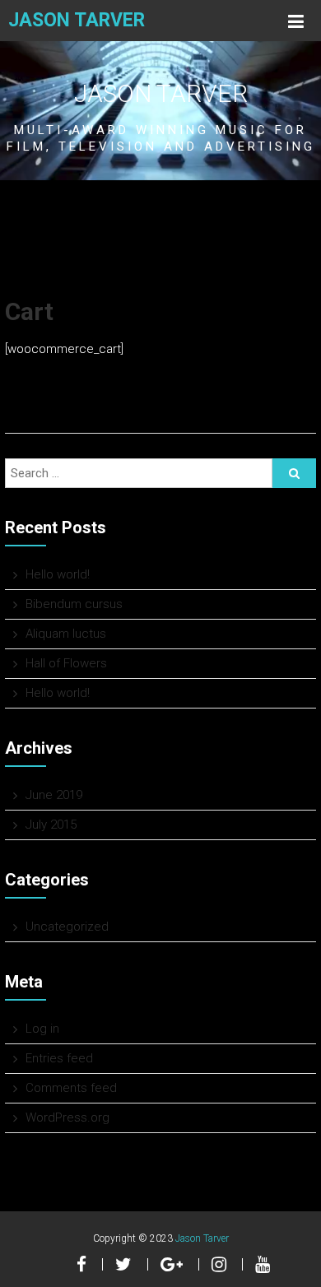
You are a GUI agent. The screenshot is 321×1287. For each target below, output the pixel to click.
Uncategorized (67, 926)
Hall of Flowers (66, 663)
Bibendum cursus (74, 604)
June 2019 (54, 795)
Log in (42, 1028)
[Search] (294, 473)
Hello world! (58, 574)
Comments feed (71, 1087)
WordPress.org (67, 1117)
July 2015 (51, 824)
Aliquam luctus (66, 633)
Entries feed (59, 1058)
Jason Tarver (76, 20)
